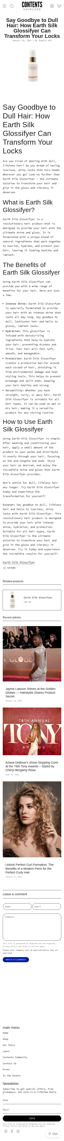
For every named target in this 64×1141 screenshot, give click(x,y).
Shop (5, 1039)
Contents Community (15, 1057)
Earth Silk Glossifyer (19, 562)
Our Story (9, 1045)
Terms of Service (30, 946)
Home (5, 1032)
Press (6, 1069)
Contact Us (9, 1063)
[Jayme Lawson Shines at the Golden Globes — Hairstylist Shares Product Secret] (32, 653)
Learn (6, 1051)
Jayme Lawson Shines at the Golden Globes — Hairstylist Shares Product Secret (30, 692)
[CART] (59, 6)
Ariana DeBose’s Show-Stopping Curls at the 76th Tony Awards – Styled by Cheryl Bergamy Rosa (31, 766)
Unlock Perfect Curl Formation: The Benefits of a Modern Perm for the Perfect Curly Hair (29, 868)
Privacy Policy (10, 946)
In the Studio (11, 1075)
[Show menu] (4, 6)
